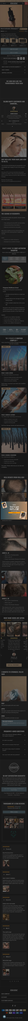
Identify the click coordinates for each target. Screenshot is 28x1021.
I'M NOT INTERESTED (14, 514)
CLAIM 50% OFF (14, 512)
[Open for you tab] (4, 1016)
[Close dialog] (25, 502)
